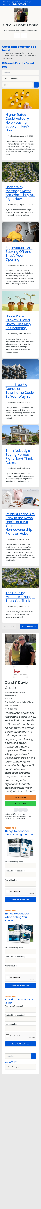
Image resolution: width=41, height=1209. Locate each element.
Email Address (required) (15, 871)
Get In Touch (20, 804)
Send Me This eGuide (20, 900)
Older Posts (31, 626)
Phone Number (11, 880)
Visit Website (20, 798)
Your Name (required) (14, 862)
